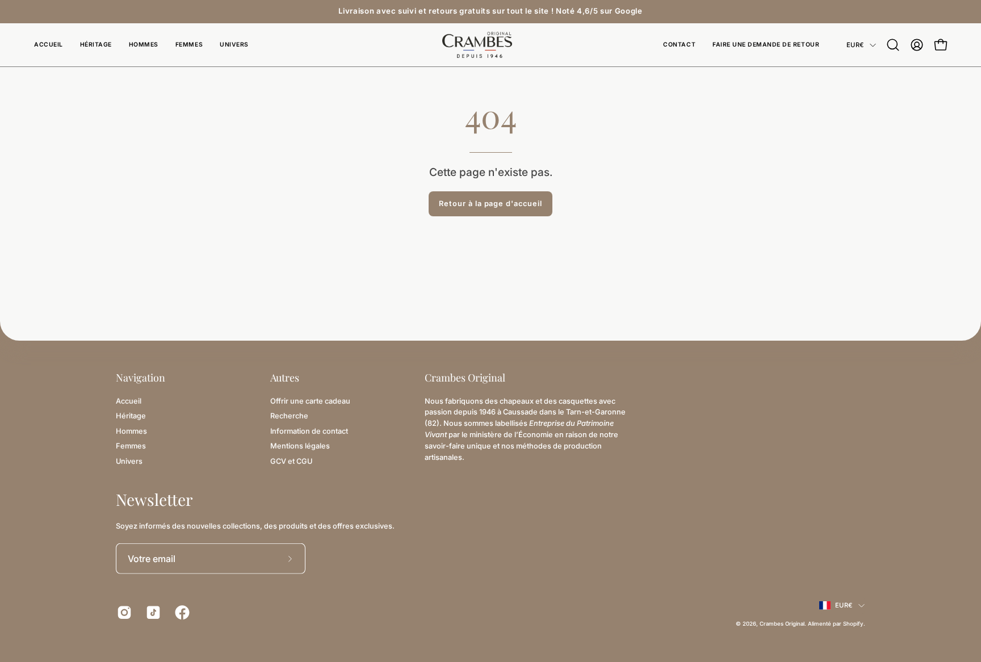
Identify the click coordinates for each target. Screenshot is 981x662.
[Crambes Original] (490, 45)
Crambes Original (782, 624)
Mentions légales (300, 445)
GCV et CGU (291, 460)
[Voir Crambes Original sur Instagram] (123, 612)
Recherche (289, 416)
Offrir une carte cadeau (310, 400)
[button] (234, 44)
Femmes (131, 445)
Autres (284, 377)
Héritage (131, 416)
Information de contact (309, 430)
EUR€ (855, 45)
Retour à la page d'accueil (490, 203)
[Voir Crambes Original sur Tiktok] (152, 612)
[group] (490, 11)
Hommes (131, 430)
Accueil (128, 400)
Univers (129, 460)
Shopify (853, 624)
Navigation (140, 377)
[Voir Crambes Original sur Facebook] (181, 612)
